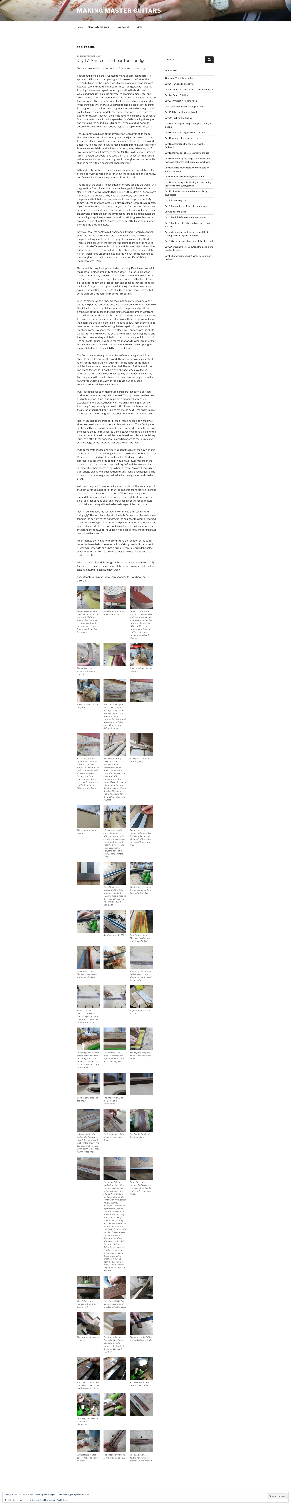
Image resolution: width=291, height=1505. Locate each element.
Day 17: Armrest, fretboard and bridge (111, 60)
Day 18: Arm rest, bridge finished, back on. (185, 132)
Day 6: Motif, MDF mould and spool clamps (185, 217)
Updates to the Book (98, 27)
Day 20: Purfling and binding (178, 118)
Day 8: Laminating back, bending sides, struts (186, 206)
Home (80, 27)
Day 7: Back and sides (175, 211)
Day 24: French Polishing (176, 95)
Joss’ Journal (123, 27)
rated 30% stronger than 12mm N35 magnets (129, 202)
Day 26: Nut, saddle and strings (179, 83)
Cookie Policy (62, 1500)
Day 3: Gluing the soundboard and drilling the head (189, 241)
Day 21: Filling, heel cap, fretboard (181, 112)
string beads (130, 544)
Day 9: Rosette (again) (175, 200)
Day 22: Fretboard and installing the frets (184, 106)
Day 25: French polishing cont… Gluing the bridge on (189, 89)
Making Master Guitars (119, 10)
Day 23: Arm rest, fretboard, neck (181, 100)
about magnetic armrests (119, 97)
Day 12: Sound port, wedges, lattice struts (184, 176)
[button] (90, 610)
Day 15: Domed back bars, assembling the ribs (187, 152)
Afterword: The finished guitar (179, 78)
